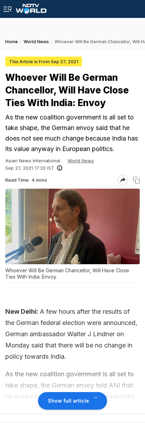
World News (81, 160)
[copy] (136, 180)
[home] (31, 7)
